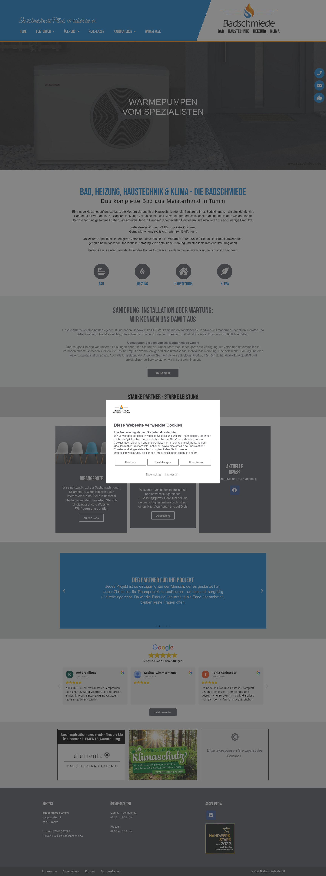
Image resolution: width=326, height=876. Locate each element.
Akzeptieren (196, 462)
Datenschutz (153, 474)
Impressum (171, 474)
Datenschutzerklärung (127, 453)
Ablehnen (130, 462)
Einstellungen (163, 462)
